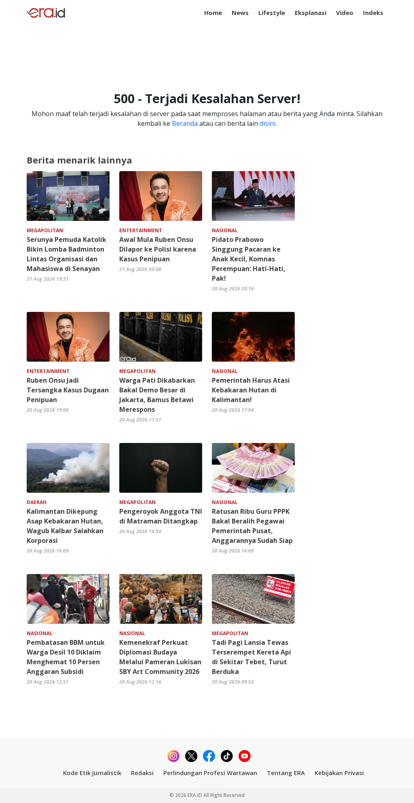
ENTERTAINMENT (140, 230)
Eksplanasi (310, 12)
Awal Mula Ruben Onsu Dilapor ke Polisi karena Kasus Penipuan (157, 249)
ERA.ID (195, 795)
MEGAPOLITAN (45, 230)
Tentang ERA (286, 773)
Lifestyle (271, 12)
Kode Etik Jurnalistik (92, 773)
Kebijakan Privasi (339, 773)
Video (344, 12)
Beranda (185, 123)
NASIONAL (225, 230)
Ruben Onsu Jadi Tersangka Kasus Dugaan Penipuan (68, 390)
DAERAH (36, 502)
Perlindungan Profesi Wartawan (210, 773)
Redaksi (142, 773)
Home (213, 12)
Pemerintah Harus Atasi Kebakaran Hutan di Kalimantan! (251, 390)
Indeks (373, 12)
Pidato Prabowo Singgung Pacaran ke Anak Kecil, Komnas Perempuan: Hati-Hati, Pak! (248, 259)
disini (267, 123)
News (240, 12)
